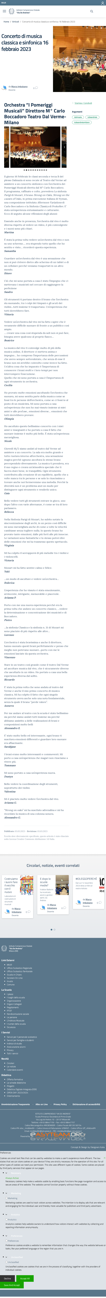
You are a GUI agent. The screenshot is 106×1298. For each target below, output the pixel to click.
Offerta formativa (15, 1079)
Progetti (10, 1086)
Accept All (25, 1278)
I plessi (10, 994)
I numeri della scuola (16, 1023)
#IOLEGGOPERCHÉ (86, 879)
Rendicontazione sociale (18, 1014)
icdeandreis (92, 117)
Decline (7, 1278)
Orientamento (13, 1096)
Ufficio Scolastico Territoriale (19, 971)
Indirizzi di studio (14, 1043)
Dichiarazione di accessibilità (86, 1104)
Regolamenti (13, 1007)
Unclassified (17, 1257)
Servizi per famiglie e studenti (20, 1040)
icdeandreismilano (81, 122)
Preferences (16, 1236)
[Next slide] (64, 147)
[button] (35, 147)
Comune (10, 984)
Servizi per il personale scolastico (22, 1037)
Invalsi (10, 981)
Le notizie (11, 1066)
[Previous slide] (6, 147)
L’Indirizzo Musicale (15, 1020)
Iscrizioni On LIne (14, 978)
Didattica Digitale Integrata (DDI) (22, 1089)
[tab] (24, 170)
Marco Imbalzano (19, 86)
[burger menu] (4, 11)
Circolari (10, 1063)
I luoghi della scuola (16, 997)
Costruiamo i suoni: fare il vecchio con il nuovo (11, 885)
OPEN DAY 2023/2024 (17, 1092)
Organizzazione (14, 1000)
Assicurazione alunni (16, 1046)
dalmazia (78, 117)
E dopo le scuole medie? (45, 882)
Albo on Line (42, 1104)
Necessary (16, 1173)
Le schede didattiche (16, 1082)
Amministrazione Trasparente (15, 1104)
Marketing (16, 1193)
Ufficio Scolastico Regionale (19, 968)
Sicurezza (11, 1027)
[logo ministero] (11, 11)
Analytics (15, 1214)
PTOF (9, 1010)
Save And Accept (12, 1285)
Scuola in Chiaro (14, 974)
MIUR (9, 964)
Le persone (12, 1017)
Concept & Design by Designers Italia (88, 1147)
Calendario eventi (15, 1069)
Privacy (10, 1050)
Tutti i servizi (12, 1053)
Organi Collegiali (14, 1004)
